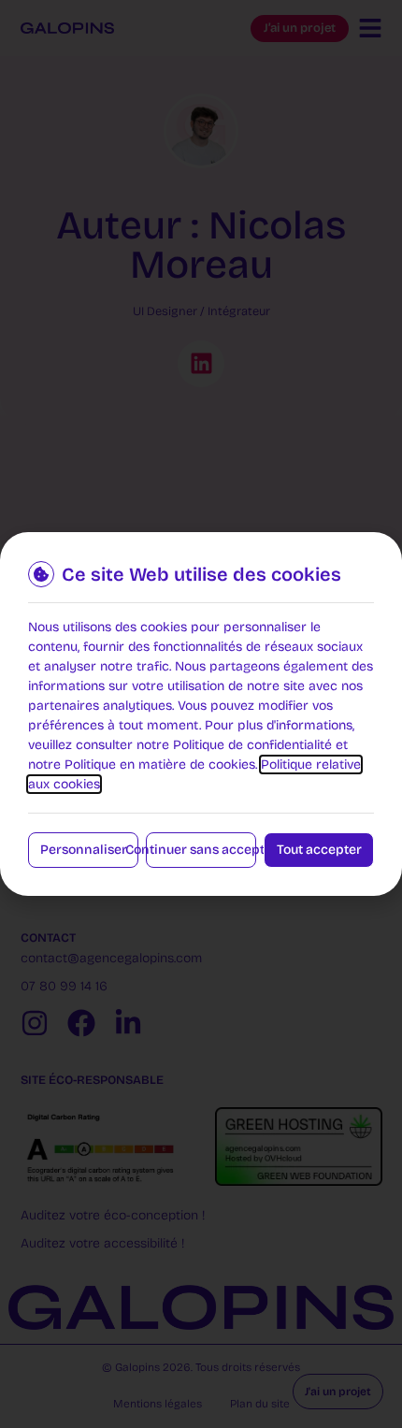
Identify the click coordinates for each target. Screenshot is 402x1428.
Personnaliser (83, 850)
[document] (201, 714)
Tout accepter (319, 850)
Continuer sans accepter (201, 850)
